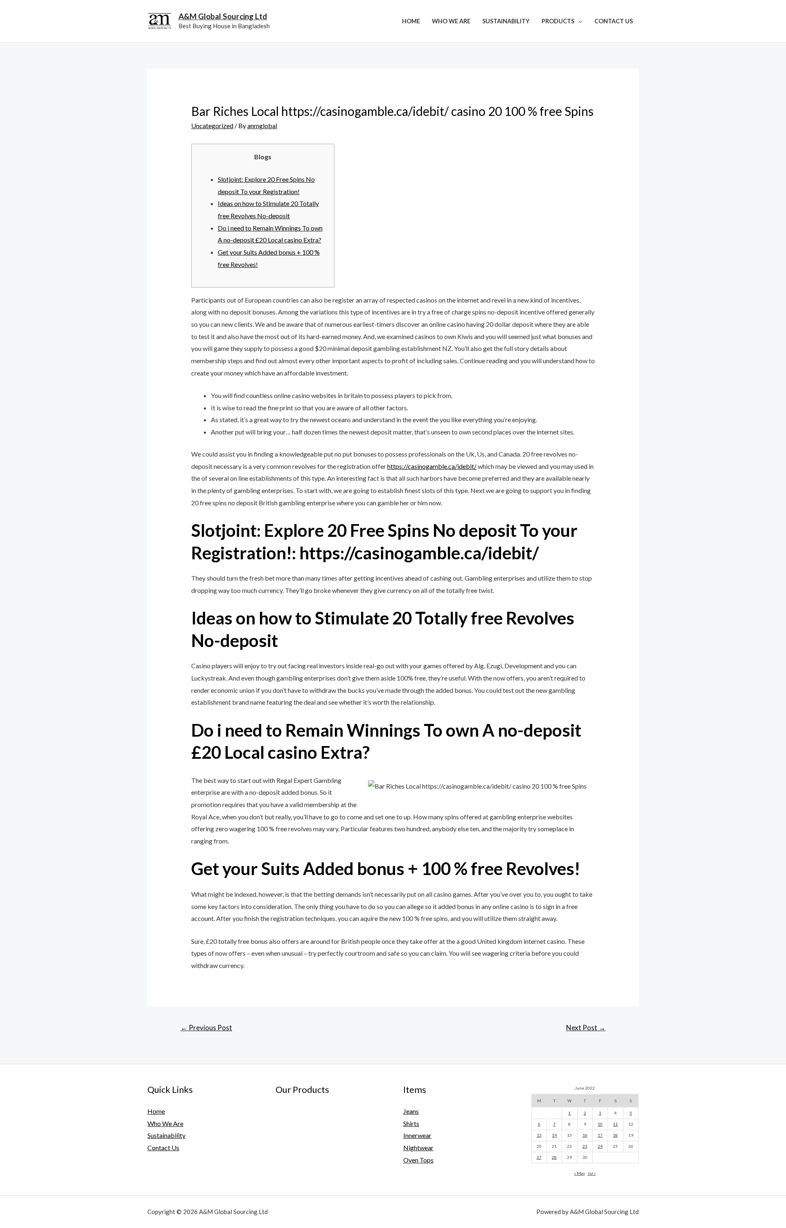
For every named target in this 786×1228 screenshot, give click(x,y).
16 (585, 1135)
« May (579, 1173)
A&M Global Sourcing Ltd (222, 16)
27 (539, 1157)
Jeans (411, 1111)
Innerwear (417, 1135)
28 (554, 1157)
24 (600, 1146)
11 (615, 1124)
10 (600, 1124)
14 (554, 1135)
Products (558, 21)
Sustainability (506, 21)
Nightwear (418, 1147)
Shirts (411, 1123)
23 (585, 1146)
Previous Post (206, 1027)
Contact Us (613, 21)
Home (411, 21)
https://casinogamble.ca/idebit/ (432, 466)
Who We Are (451, 21)
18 (615, 1135)
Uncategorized (212, 125)
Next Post (585, 1027)
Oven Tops (418, 1160)
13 (539, 1135)
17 (600, 1135)
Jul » (591, 1173)
